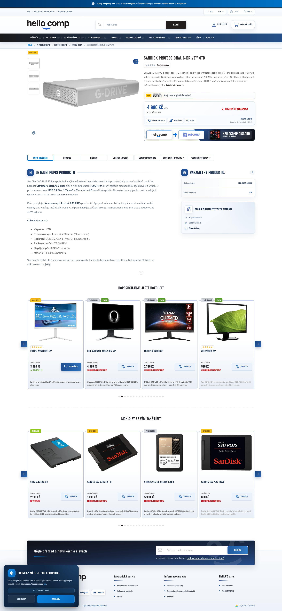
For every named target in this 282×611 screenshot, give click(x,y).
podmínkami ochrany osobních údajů (205, 558)
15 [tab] (160, 396)
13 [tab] (154, 396)
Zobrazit (130, 367)
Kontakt (170, 597)
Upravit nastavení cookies (95, 605)
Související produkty (172, 157)
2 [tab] (122, 396)
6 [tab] (133, 396)
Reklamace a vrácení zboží (44, 12)
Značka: (246, 119)
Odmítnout (21, 599)
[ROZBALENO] (55, 453)
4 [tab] (128, 396)
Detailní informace (173, 85)
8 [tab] (139, 396)
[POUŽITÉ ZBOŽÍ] (169, 453)
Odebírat (238, 550)
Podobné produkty (199, 157)
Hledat (176, 24)
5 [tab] (131, 396)
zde (45, 584)
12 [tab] (151, 396)
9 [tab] (142, 396)
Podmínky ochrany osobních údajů (181, 591)
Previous (24, 344)
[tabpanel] (55, 344)
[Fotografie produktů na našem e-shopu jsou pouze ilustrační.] (34, 133)
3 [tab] (125, 396)
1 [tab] (119, 396)
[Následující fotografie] (134, 92)
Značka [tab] (120, 157)
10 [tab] (145, 396)
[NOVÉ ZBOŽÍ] (55, 322)
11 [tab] (148, 396)
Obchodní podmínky (175, 586)
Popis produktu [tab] (40, 157)
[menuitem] (35, 38)
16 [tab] (163, 396)
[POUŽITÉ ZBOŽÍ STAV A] (112, 322)
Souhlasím (56, 599)
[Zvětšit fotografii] (136, 61)
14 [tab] (157, 396)
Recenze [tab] (67, 157)
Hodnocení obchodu (65, 12)
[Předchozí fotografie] (47, 92)
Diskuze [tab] (93, 157)
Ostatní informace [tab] (147, 157)
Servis (119, 597)
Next (258, 344)
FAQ (28, 12)
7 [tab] (136, 396)
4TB (251, 192)
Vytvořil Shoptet (247, 605)
